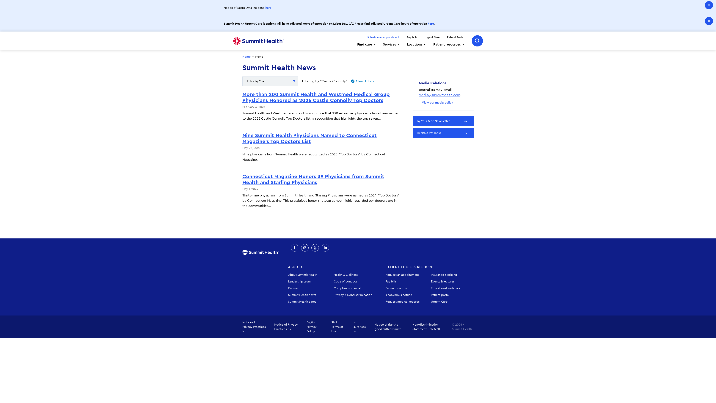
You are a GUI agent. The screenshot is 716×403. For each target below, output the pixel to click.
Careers (293, 288)
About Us (297, 267)
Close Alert (709, 5)
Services (389, 44)
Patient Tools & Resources (411, 267)
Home (258, 41)
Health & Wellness (429, 133)
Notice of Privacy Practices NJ (254, 327)
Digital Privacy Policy (312, 327)
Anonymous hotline (398, 294)
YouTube (315, 248)
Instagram (305, 248)
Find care (364, 44)
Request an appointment (402, 274)
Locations (414, 44)
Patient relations (396, 288)
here (268, 7)
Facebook (294, 248)
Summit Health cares (302, 301)
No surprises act (360, 327)
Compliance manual (347, 288)
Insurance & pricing (444, 274)
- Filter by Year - (256, 81)
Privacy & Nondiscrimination (353, 294)
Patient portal (440, 294)
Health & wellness (346, 274)
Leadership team (299, 281)
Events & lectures (442, 281)
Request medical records (402, 301)
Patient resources (447, 44)
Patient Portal (455, 37)
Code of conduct (345, 281)
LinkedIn (325, 248)
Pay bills (412, 37)
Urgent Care (432, 37)
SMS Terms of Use (337, 327)
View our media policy (437, 102)
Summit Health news (302, 294)
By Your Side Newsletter (433, 121)
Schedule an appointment (383, 37)
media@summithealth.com (439, 95)
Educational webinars (445, 288)
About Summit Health (302, 274)
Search (477, 40)
